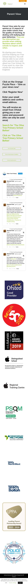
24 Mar (8, 255)
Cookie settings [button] (12, 582)
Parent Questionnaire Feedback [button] (11, 154)
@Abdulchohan (15, 214)
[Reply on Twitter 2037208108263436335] (7, 197)
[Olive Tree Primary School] (7, 4)
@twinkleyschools (20, 244)
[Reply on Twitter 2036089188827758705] (7, 247)
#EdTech (16, 218)
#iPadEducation (10, 220)
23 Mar (8, 232)
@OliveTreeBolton (17, 195)
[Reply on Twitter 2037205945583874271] (7, 224)
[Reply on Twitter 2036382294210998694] (7, 268)
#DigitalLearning (11, 221)
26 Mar (8, 182)
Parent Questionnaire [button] (11, 160)
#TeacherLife (18, 220)
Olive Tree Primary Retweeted (16, 179)
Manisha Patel (10, 181)
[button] (25, 4)
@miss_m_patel (18, 181)
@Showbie (9, 214)
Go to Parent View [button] (11, 148)
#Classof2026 (10, 218)
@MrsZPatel (10, 215)
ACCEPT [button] (20, 582)
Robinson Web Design (12, 575)
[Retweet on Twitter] (10, 179)
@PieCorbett (19, 265)
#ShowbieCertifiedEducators (13, 217)
